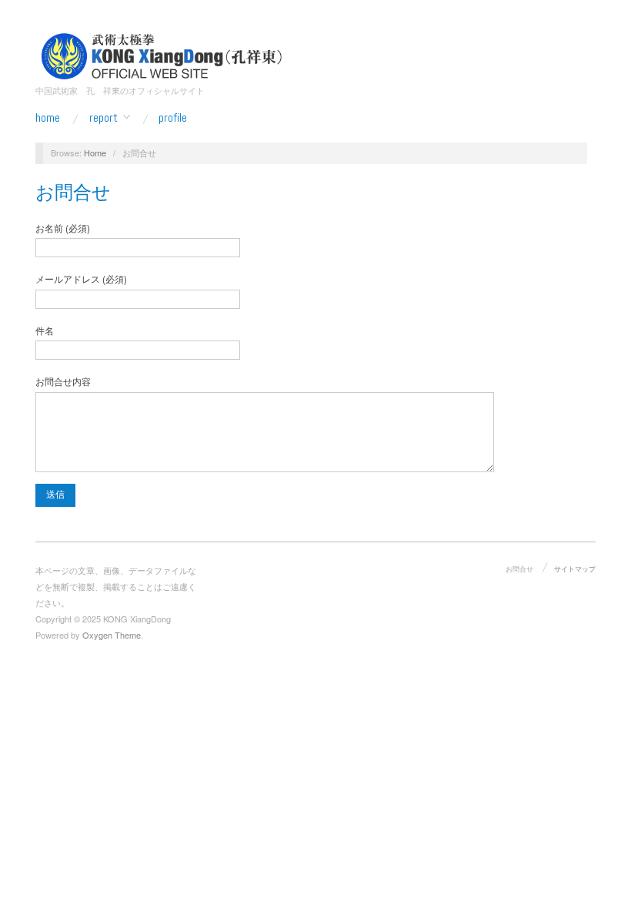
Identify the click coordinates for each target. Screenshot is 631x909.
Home (95, 152)
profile (173, 118)
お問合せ (73, 192)
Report (103, 118)
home (47, 118)
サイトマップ (575, 568)
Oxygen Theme (111, 635)
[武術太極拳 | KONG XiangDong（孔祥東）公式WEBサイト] (161, 54)
